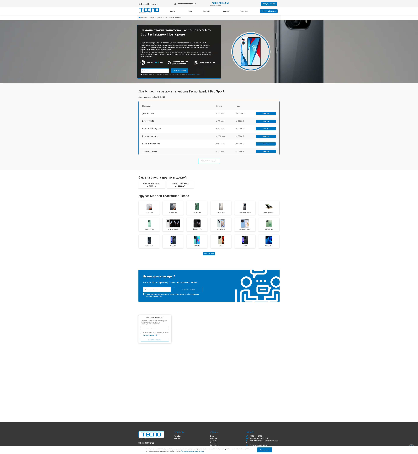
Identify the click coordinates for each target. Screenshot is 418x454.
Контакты (244, 11)
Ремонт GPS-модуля (151, 128)
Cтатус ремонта (269, 4)
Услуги (172, 11)
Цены (190, 11)
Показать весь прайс (209, 161)
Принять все (265, 450)
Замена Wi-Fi (148, 121)
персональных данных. (193, 74)
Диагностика (148, 113)
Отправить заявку (179, 70)
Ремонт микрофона (151, 144)
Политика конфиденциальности (192, 451)
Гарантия (206, 11)
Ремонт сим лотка (150, 136)
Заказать (266, 113)
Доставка (226, 11)
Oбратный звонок (268, 11)
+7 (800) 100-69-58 (219, 3)
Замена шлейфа (149, 151)
